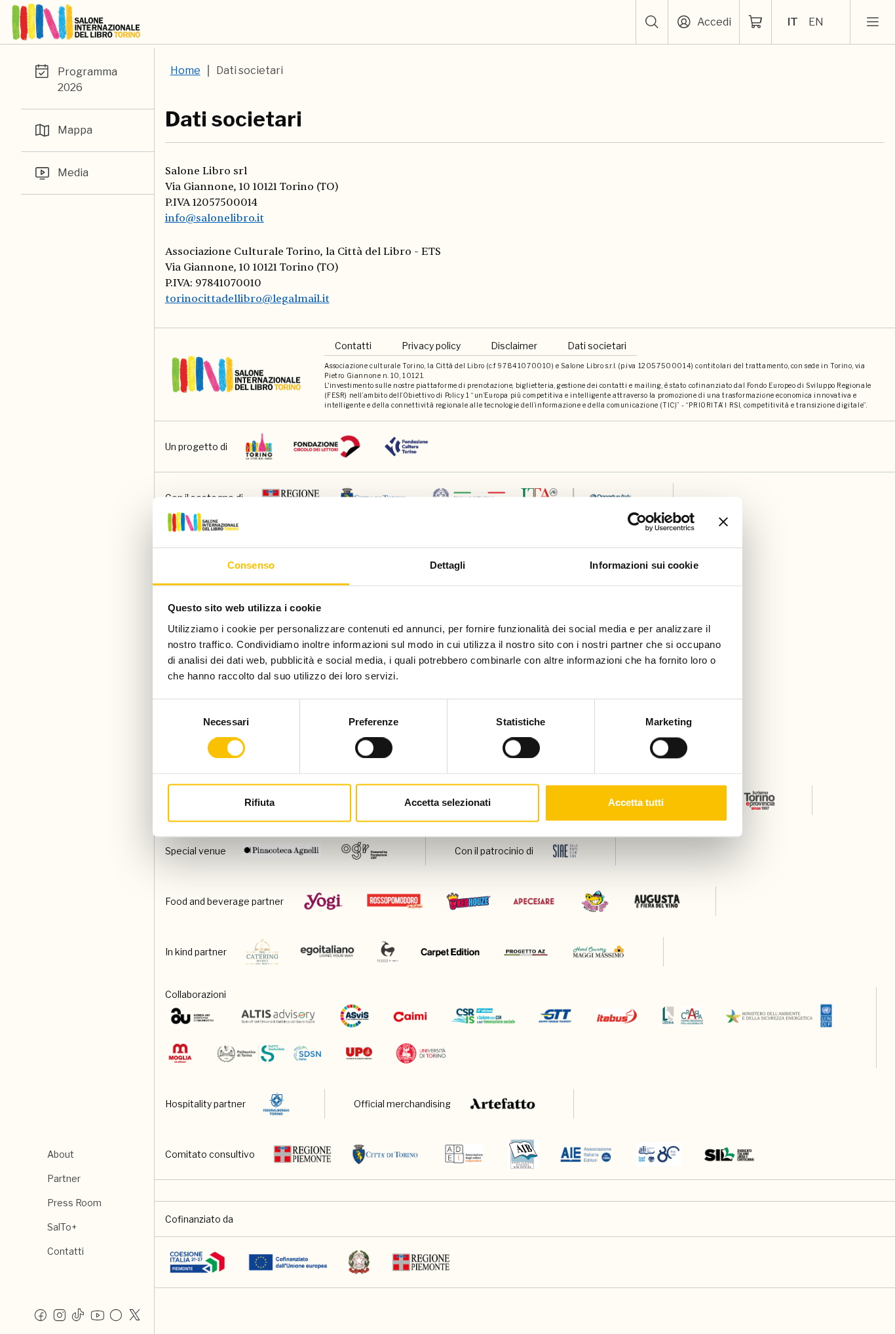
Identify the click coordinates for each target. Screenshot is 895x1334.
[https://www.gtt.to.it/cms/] (555, 1016)
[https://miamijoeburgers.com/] (595, 901)
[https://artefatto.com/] (504, 1103)
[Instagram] (59, 1314)
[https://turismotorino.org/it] (750, 800)
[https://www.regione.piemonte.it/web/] (303, 1154)
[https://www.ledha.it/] (683, 1016)
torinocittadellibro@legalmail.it (247, 298)
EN (816, 22)
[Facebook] (40, 1314)
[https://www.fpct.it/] (406, 446)
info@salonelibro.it (214, 218)
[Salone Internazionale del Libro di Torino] (76, 22)
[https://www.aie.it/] (586, 1154)
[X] (135, 1314)
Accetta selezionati (447, 802)
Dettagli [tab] (448, 565)
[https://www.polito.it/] (268, 1053)
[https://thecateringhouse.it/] (262, 951)
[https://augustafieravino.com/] (657, 901)
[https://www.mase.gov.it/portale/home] (781, 1016)
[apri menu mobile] (872, 22)
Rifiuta (259, 802)
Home (185, 70)
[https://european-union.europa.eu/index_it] (288, 1262)
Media (73, 172)
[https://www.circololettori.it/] (326, 446)
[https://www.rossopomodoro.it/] (395, 901)
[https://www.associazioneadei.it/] (463, 1154)
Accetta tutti (636, 802)
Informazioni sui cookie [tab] (644, 565)
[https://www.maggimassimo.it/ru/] (598, 951)
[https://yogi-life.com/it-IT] (323, 901)
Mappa (75, 130)
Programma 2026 (87, 80)
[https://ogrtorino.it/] (364, 851)
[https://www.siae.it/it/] (565, 851)
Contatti (65, 1251)
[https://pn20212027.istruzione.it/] (197, 1262)
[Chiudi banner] (723, 522)
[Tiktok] (78, 1314)
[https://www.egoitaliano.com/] (328, 951)
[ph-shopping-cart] (755, 22)
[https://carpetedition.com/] (451, 951)
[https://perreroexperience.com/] (387, 951)
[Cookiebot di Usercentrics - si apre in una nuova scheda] (637, 522)
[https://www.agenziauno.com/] (192, 1016)
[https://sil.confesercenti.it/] (729, 1154)
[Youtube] (97, 1314)
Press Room (74, 1202)
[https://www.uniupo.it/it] (359, 1053)
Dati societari (596, 345)
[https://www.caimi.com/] (410, 1016)
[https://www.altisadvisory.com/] (278, 1016)
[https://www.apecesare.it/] (534, 901)
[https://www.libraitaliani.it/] (659, 1154)
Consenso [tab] (251, 565)
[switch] (373, 748)
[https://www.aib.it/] (523, 1154)
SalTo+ (62, 1226)
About (60, 1154)
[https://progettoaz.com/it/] (526, 951)
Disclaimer (514, 345)
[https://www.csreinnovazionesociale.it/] (483, 1016)
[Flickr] (116, 1314)
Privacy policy (431, 345)
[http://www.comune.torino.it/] (385, 1154)
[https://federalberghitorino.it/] (276, 1103)
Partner (64, 1178)
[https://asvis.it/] (354, 1016)
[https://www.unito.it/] (421, 1053)
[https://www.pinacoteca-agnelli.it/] (282, 851)
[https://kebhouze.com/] (468, 901)
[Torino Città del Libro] (259, 446)
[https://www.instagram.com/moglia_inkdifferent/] (180, 1053)
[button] (652, 22)
